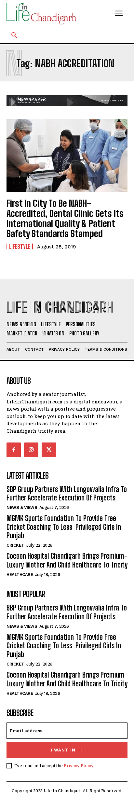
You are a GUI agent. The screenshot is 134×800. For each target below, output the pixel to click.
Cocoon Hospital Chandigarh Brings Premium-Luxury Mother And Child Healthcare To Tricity (67, 560)
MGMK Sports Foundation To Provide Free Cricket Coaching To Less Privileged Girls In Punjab (64, 527)
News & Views (22, 507)
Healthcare (20, 574)
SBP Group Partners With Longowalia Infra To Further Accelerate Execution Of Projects (67, 493)
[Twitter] (49, 449)
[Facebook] (14, 449)
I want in (63, 750)
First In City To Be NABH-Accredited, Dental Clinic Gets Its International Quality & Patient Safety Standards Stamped (65, 218)
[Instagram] (31, 449)
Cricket (15, 545)
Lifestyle (19, 246)
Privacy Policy (78, 765)
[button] (14, 35)
